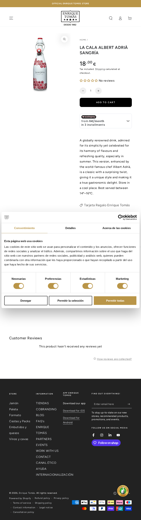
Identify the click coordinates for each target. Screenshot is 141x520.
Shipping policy (43, 503)
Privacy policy (61, 498)
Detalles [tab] (70, 227)
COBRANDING (46, 409)
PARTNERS (44, 439)
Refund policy (42, 498)
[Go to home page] (70, 18)
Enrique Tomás (27, 493)
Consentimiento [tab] (24, 227)
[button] (89, 80)
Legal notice (46, 507)
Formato (15, 415)
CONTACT (43, 457)
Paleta (13, 409)
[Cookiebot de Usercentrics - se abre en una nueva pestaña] (121, 217)
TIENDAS (42, 403)
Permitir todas (115, 300)
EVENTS (42, 445)
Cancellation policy (23, 512)
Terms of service (22, 503)
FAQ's (40, 421)
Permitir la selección (70, 300)
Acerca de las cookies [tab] (116, 227)
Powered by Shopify (20, 498)
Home (83, 40)
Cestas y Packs (19, 421)
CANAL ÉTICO (46, 462)
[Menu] (11, 18)
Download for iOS (74, 410)
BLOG (40, 415)
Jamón (14, 403)
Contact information (24, 507)
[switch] (53, 286)
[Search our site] (110, 18)
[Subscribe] (130, 404)
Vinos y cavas (18, 439)
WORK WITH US (47, 451)
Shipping (100, 69)
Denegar (25, 300)
